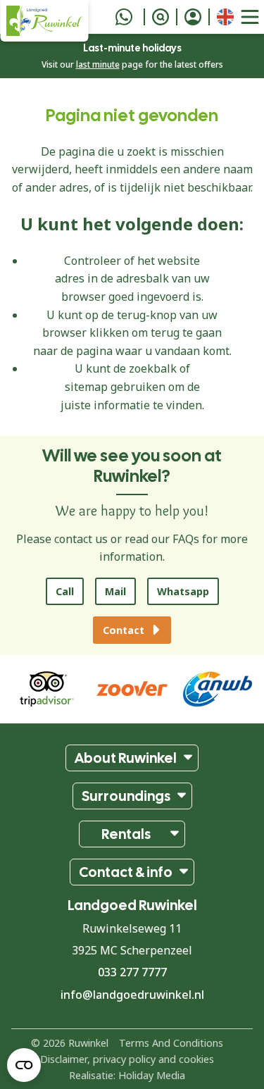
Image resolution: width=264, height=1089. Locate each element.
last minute (98, 64)
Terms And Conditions (171, 1043)
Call (65, 591)
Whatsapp (183, 591)
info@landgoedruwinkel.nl (132, 994)
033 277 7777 (132, 972)
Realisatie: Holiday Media (127, 1075)
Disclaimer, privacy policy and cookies (127, 1059)
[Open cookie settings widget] (24, 1065)
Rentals (126, 834)
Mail (115, 591)
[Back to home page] (44, 21)
